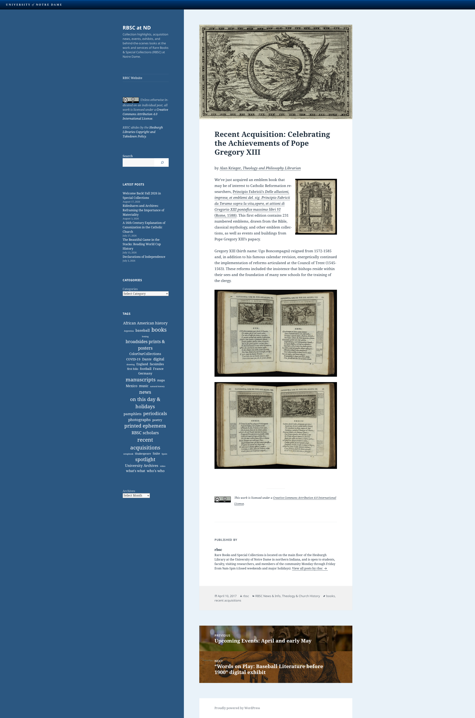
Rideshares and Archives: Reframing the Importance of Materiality (143, 210)
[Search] (162, 162)
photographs (139, 419)
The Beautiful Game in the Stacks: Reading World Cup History (142, 244)
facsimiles (157, 364)
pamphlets (133, 413)
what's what (135, 471)
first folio (132, 369)
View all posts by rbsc (307, 568)
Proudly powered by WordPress (237, 708)
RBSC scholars (145, 433)
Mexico (131, 385)
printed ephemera (145, 426)
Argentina (129, 331)
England (142, 364)
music (143, 385)
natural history (157, 386)
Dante (147, 359)
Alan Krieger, (260, 168)
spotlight (145, 459)
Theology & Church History (301, 596)
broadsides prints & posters (145, 345)
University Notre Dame (34, 4)
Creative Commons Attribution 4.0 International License (145, 114)
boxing (145, 336)
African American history (145, 323)
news (145, 392)
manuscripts (140, 379)
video (162, 466)
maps (161, 380)
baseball (142, 330)
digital (158, 359)
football (145, 369)
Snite (156, 453)
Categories (130, 289)
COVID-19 (133, 359)
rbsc (246, 596)
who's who (156, 470)
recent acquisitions (145, 443)
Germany (145, 373)
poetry (157, 420)
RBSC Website (132, 78)
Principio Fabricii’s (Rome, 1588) (252, 203)
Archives (129, 491)
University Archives (141, 465)
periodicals (155, 413)
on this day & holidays (145, 403)
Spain (164, 454)
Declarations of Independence (144, 257)
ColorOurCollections (145, 353)
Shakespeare (143, 453)
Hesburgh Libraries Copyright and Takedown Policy (143, 131)
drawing (131, 364)
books (159, 329)
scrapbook (128, 454)
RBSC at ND (137, 27)
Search (128, 156)
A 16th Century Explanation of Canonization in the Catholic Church (144, 227)
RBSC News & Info (268, 596)
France (158, 369)
